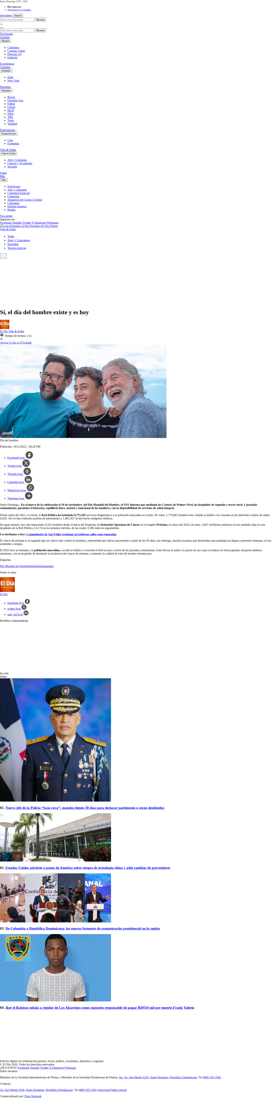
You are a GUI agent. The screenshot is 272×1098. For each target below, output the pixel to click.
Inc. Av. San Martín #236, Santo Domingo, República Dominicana (158, 1077)
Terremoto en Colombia (19, 9)
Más (2, 176)
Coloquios (13, 196)
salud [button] (50, 566)
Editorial (12, 57)
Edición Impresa (16, 206)
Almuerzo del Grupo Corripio (24, 199)
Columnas (13, 47)
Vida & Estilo (8, 149)
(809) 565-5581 (212, 1077)
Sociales (12, 166)
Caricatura (13, 203)
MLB (10, 110)
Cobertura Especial (18, 193)
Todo (10, 236)
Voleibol (12, 123)
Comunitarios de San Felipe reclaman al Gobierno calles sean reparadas (71, 534)
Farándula (13, 143)
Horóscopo (13, 186)
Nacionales (6, 34)
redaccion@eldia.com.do (112, 1090)
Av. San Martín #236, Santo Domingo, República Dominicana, (36, 1090)
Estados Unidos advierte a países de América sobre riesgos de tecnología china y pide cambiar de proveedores (88, 868)
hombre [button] (33, 566)
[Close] (1, 27)
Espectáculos (7, 130)
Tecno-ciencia (16, 248)
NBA (10, 113)
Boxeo (11, 97)
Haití (10, 77)
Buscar (40, 19)
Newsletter (6, 216)
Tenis (10, 120)
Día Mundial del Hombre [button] (14, 566)
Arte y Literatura (17, 160)
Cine (10, 140)
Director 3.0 (14, 54)
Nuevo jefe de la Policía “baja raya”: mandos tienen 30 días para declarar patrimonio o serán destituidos (85, 808)
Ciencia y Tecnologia (19, 163)
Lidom (11, 107)
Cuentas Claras (16, 50)
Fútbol (11, 103)
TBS (10, 117)
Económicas (7, 63)
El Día (4, 331)
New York (13, 80)
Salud (3, 172)
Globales (5, 67)
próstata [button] (42, 566)
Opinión (5, 37)
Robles (11, 209)
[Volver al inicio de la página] (3, 256)
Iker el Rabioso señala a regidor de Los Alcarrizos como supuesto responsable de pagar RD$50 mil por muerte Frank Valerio (100, 1008)
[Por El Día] (4, 328)
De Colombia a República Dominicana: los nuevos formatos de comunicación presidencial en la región (83, 928)
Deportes (5, 86)
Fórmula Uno (15, 100)
